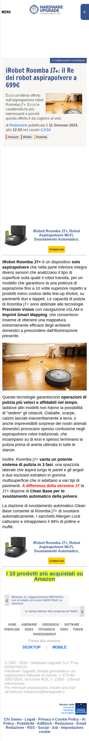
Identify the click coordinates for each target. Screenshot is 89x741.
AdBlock (44, 723)
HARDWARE (29, 624)
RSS (31, 728)
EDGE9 (29, 629)
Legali (30, 719)
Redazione (64, 723)
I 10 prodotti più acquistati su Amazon (44, 576)
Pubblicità (25, 723)
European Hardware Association (67, 710)
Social (43, 728)
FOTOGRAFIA (46, 629)
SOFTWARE (71, 624)
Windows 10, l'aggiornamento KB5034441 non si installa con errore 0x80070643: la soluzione (37, 600)
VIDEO (64, 629)
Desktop (32, 647)
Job (55, 728)
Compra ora (57, 249)
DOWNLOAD (12, 629)
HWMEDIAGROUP (44, 634)
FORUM (78, 629)
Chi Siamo (13, 719)
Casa (46, 130)
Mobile (59, 647)
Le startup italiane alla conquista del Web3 (51, 611)
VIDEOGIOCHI (50, 624)
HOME (12, 624)
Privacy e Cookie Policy (58, 719)
